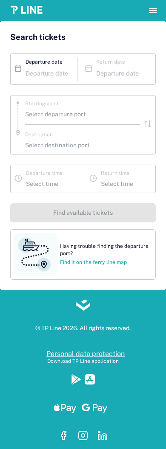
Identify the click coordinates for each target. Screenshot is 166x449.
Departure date (44, 62)
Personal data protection (85, 354)
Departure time (44, 173)
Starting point (42, 104)
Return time (115, 173)
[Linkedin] (102, 436)
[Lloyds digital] (83, 306)
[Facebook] (66, 436)
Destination (39, 135)
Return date (110, 62)
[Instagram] (85, 436)
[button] (29, 10)
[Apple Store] (90, 380)
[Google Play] (78, 380)
